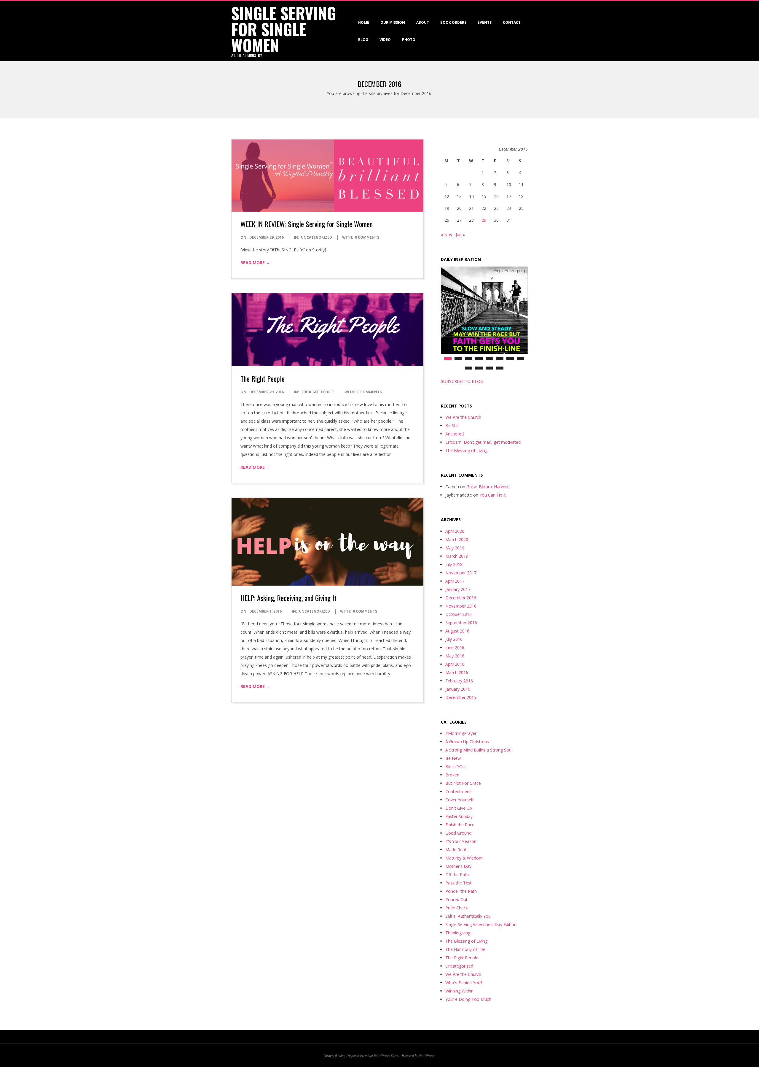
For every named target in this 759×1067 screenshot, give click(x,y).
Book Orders (453, 22)
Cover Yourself (459, 800)
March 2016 (456, 672)
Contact (512, 22)
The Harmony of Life (465, 949)
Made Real (455, 849)
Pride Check (456, 908)
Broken (452, 775)
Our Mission (392, 22)
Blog (363, 39)
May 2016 (454, 656)
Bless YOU (455, 766)
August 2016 (457, 631)
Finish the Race (459, 824)
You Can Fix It (492, 495)
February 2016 (459, 681)
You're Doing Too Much (468, 999)
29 (483, 220)
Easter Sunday (459, 816)
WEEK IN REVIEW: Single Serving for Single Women (306, 223)
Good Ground (458, 833)
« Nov (446, 234)
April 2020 (454, 531)
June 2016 (454, 647)
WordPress (427, 1055)
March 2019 (456, 556)
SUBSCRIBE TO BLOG (462, 381)
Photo (408, 39)
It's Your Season (460, 841)
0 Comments (367, 237)
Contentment (458, 791)
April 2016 (454, 664)
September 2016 (461, 622)
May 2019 (454, 548)
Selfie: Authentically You (468, 916)
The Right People (262, 378)
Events (485, 22)
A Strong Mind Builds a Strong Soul (478, 750)
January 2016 (457, 689)
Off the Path (457, 874)
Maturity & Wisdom (464, 858)
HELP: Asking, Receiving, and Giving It (288, 597)
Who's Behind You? (463, 982)
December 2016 (460, 597)
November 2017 (460, 572)
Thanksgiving (457, 933)
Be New (453, 758)
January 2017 (457, 589)
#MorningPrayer (460, 733)
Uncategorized (316, 237)
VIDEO (385, 39)
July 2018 (454, 564)
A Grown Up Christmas (467, 741)
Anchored (454, 434)
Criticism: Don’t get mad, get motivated (483, 442)
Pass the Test (458, 883)
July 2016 (454, 639)
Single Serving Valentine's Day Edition (480, 924)
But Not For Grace (463, 783)
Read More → (255, 262)
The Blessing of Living (466, 450)
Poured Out (456, 899)
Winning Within (459, 991)
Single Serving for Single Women (283, 29)
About (422, 22)
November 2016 (460, 606)
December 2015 (460, 697)
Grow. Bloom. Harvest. (488, 486)
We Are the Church (463, 417)
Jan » (460, 234)
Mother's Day (458, 866)
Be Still (451, 425)
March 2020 (456, 539)
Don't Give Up (458, 808)
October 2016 (458, 614)
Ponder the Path (461, 891)
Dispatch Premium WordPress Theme (373, 1055)
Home (363, 22)
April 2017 (454, 581)
